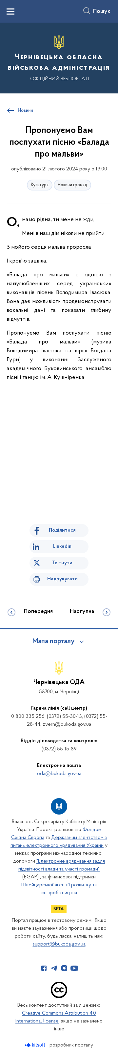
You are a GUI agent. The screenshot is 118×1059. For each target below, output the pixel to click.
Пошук (101, 11)
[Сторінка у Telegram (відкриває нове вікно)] (54, 968)
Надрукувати (62, 579)
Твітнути (62, 563)
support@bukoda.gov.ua (59, 944)
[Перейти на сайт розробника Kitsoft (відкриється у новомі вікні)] (35, 1045)
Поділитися (62, 530)
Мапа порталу (53, 641)
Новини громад (72, 185)
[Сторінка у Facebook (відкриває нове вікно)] (44, 968)
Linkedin (62, 546)
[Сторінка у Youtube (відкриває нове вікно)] (74, 968)
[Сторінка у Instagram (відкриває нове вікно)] (64, 968)
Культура (40, 185)
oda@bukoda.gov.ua (59, 773)
